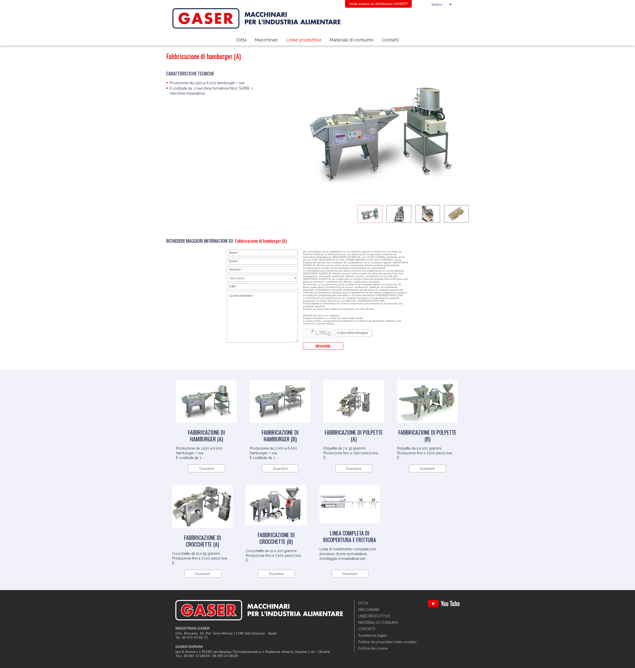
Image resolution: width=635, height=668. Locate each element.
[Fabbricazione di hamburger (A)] (206, 426)
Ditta (241, 39)
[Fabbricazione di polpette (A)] (353, 426)
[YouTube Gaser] (444, 606)
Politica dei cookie (372, 648)
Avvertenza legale (372, 635)
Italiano (437, 4)
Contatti (390, 39)
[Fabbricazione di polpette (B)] (427, 426)
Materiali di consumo (352, 39)
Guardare (206, 468)
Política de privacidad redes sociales (387, 642)
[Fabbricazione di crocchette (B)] (276, 529)
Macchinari (266, 39)
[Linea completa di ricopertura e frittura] (349, 527)
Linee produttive (303, 39)
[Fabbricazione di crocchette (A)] (202, 532)
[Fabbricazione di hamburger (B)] (280, 426)
